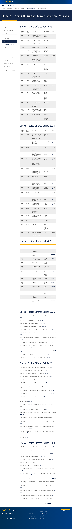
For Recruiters (31, 513)
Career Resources (7, 66)
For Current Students (43, 513)
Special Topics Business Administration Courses (9, 45)
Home (4, 9)
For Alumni (42, 518)
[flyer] (52, 342)
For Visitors (31, 515)
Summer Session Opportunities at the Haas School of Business (9, 70)
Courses (5, 41)
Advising (5, 33)
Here (53, 56)
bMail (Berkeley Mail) (44, 511)
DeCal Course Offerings (9, 57)
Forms (5, 27)
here (52, 142)
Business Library (32, 516)
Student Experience (41, 8)
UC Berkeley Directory (33, 518)
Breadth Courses (8, 51)
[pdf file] (52, 367)
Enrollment (7, 53)
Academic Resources (31, 8)
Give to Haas (65, 510)
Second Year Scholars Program (9, 60)
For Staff (41, 516)
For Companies (31, 511)
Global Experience (7, 38)
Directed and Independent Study (9, 48)
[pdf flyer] (42, 320)
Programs (15, 8)
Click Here (53, 254)
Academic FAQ (7, 55)
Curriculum (6, 24)
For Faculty (42, 515)
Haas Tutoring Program (8, 35)
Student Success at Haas (8, 30)
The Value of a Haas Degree (8, 63)
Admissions (9, 8)
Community (22, 8)
